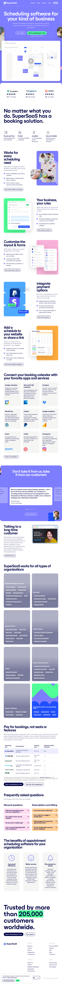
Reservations (46, 714)
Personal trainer (10, 638)
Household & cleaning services (14, 596)
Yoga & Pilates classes (11, 635)
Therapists (20, 675)
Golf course (9, 632)
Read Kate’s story (9, 555)
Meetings (36, 712)
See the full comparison (34, 784)
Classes (53, 712)
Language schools (38, 604)
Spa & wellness (10, 714)
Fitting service (22, 590)
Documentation (53, 946)
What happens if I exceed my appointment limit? (43, 822)
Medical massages (10, 675)
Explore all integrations (11, 456)
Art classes (52, 669)
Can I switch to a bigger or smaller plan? (42, 815)
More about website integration (13, 364)
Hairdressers (19, 714)
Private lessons (52, 599)
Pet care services (22, 587)
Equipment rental (38, 672)
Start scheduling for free (37, 33)
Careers (30, 965)
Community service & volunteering (43, 632)
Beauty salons (9, 712)
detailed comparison (45, 777)
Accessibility (52, 967)
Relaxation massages (21, 712)
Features (33, 3)
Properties (8, 604)
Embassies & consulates (40, 641)
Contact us (52, 954)
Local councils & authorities (41, 638)
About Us (30, 963)
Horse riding (17, 632)
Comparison (31, 954)
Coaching (8, 593)
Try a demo (20, 33)
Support (44, 3)
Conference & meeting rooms (13, 601)
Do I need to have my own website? (14, 817)
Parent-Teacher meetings (40, 601)
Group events (37, 714)
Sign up (55, 3)
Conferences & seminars (40, 669)
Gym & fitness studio (11, 629)
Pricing (38, 3)
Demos (30, 950)
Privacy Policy (53, 963)
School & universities (39, 596)
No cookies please (9, 980)
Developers (31, 969)
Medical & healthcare (11, 672)
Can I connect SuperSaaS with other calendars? (15, 828)
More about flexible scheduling (13, 189)
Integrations (31, 952)
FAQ (50, 950)
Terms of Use (53, 965)
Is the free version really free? (43, 810)
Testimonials (31, 971)
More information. (12, 977)
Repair (26, 596)
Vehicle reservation (11, 590)
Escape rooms (49, 672)
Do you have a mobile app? (14, 823)
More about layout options (12, 270)
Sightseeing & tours (39, 675)
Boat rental (20, 638)
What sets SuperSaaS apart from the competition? (15, 811)
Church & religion (38, 635)
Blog (50, 952)
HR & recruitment (10, 587)
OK (18, 980)
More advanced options (44, 230)
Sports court (22, 629)
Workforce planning (39, 678)
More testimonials (31, 514)
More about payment (43, 317)
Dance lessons (9, 641)
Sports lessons (23, 635)
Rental (54, 714)
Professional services (11, 599)
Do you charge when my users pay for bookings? (43, 828)
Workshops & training (40, 599)
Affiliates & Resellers (33, 967)
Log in (49, 3)
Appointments (45, 712)
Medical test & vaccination (13, 678)
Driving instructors (18, 593)
